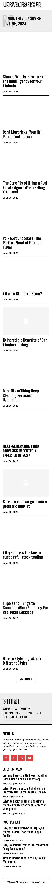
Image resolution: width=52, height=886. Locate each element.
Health (6, 784)
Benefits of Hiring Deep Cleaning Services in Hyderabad (21, 395)
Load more (25, 679)
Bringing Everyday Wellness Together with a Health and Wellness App (25, 777)
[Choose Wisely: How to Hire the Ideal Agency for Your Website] (26, 58)
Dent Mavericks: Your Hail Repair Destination (22, 134)
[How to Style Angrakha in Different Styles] (26, 639)
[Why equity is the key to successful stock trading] (26, 533)
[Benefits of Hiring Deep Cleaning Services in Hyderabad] (26, 372)
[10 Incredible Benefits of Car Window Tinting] (26, 321)
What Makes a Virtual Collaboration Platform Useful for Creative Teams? (24, 790)
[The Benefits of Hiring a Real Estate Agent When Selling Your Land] (26, 164)
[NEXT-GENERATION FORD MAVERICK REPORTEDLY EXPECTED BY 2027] (26, 427)
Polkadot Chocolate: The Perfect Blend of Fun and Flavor (22, 243)
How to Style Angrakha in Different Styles (22, 660)
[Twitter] (21, 758)
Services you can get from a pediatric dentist (25, 504)
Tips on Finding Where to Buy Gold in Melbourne (24, 860)
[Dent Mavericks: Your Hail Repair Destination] (26, 113)
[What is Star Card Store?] (26, 275)
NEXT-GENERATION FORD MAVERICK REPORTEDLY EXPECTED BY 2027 (21, 451)
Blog (5, 796)
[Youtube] (29, 758)
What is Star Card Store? (22, 293)
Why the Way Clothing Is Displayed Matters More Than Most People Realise (23, 832)
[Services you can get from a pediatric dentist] (26, 483)
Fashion (7, 840)
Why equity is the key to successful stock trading (23, 554)
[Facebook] (6, 758)
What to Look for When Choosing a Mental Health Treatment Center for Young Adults (24, 805)
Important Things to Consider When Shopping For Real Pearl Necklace (25, 608)
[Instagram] (14, 758)
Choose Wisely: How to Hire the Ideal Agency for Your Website (24, 81)
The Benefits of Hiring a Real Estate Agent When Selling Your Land (25, 187)
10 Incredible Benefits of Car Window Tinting (25, 342)
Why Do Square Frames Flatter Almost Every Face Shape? (25, 847)
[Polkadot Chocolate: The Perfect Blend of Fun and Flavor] (26, 219)
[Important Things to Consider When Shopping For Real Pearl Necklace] (26, 584)
